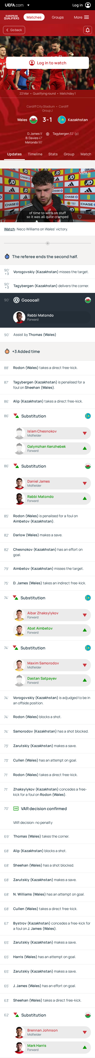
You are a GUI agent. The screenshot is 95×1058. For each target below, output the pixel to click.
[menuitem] (35, 17)
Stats (53, 154)
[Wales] (88, 300)
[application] (47, 195)
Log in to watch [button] (51, 63)
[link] (34, 17)
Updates (14, 154)
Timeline (35, 154)
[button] (80, 17)
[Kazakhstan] (88, 416)
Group (69, 154)
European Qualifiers (11, 17)
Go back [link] (16, 30)
